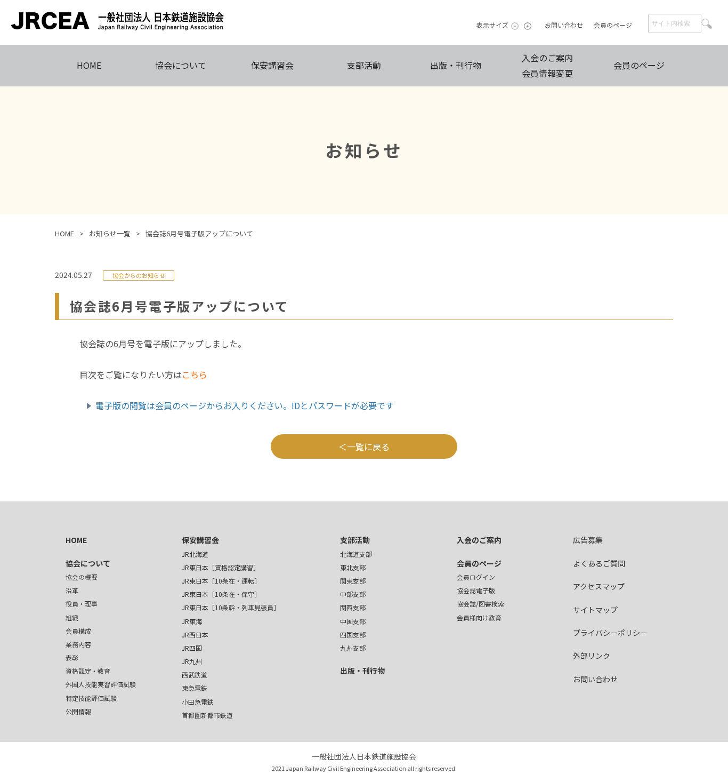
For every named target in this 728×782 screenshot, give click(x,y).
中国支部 (353, 621)
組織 (72, 617)
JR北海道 (195, 553)
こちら (194, 374)
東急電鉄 (194, 687)
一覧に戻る (368, 446)
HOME (89, 65)
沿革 (72, 590)
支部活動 (364, 65)
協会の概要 (82, 576)
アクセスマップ (599, 586)
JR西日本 (195, 634)
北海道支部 (356, 553)
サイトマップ (595, 609)
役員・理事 (82, 603)
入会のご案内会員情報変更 (547, 65)
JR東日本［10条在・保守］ (221, 594)
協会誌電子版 (476, 590)
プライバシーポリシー (610, 632)
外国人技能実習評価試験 (101, 684)
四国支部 (353, 634)
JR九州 (192, 661)
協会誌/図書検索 (480, 603)
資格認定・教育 (88, 670)
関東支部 (353, 580)
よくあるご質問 (599, 563)
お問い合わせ (564, 24)
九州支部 (353, 647)
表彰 (72, 657)
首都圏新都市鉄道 (207, 715)
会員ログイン (476, 576)
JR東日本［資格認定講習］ (221, 567)
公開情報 (78, 711)
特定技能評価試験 (91, 698)
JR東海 (192, 621)
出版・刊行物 (455, 65)
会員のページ (613, 24)
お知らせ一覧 (110, 233)
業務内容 (78, 644)
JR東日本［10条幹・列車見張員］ (231, 607)
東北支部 (353, 567)
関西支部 (353, 607)
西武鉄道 (194, 674)
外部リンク (591, 655)
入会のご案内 (479, 539)
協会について (180, 65)
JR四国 (192, 647)
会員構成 (78, 630)
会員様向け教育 (479, 617)
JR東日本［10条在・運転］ (221, 580)
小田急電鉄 (198, 701)
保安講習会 (272, 65)
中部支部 (353, 594)
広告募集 (588, 539)
